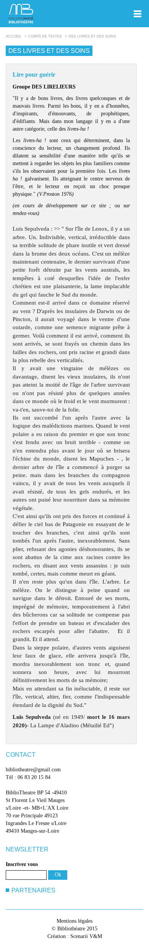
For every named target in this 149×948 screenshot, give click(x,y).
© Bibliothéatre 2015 (74, 929)
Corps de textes (45, 36)
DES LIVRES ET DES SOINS (92, 36)
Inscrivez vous (22, 864)
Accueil (13, 36)
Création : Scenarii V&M (74, 936)
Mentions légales (74, 921)
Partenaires (33, 890)
